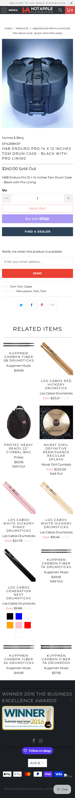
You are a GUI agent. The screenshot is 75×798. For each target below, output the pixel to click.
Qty (4, 190)
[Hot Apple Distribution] (37, 10)
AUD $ (35, 763)
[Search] (60, 10)
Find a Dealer (37, 231)
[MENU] (2, 10)
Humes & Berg (13, 138)
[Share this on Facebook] (31, 305)
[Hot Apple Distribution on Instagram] (41, 741)
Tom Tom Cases (21, 286)
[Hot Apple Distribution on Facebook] (34, 741)
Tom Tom (39, 291)
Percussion (24, 291)
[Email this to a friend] (52, 305)
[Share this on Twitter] (21, 305)
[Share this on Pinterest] (42, 305)
